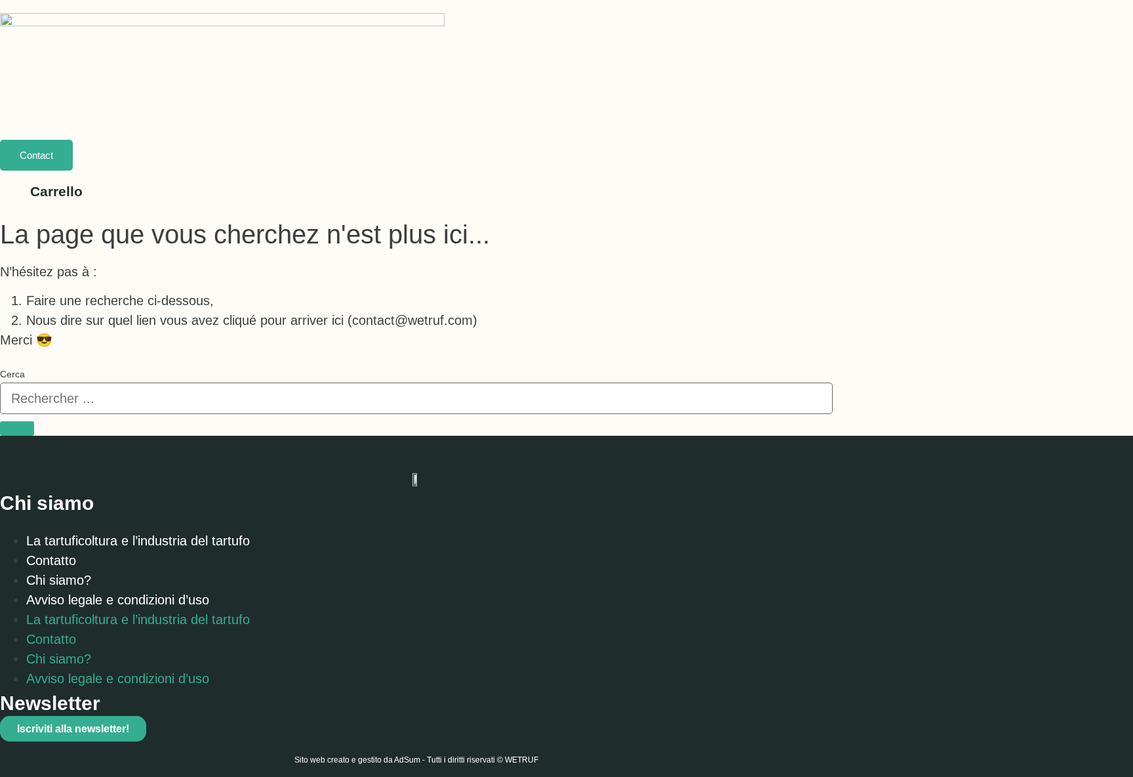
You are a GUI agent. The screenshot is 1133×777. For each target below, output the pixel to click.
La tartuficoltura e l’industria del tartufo (138, 541)
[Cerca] (17, 428)
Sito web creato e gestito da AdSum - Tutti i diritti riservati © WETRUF (416, 760)
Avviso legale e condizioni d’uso (117, 600)
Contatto (51, 560)
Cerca (12, 374)
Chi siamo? (58, 580)
